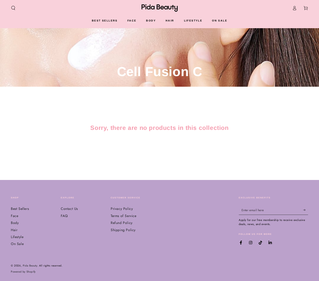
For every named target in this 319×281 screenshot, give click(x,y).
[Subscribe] (305, 210)
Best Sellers (20, 208)
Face (14, 215)
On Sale (17, 243)
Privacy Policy (122, 208)
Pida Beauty (30, 266)
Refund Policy (122, 222)
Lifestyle (17, 236)
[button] (13, 8)
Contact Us (69, 208)
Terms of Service (123, 215)
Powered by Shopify (23, 272)
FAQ (64, 215)
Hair (14, 229)
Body (15, 222)
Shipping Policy (123, 229)
